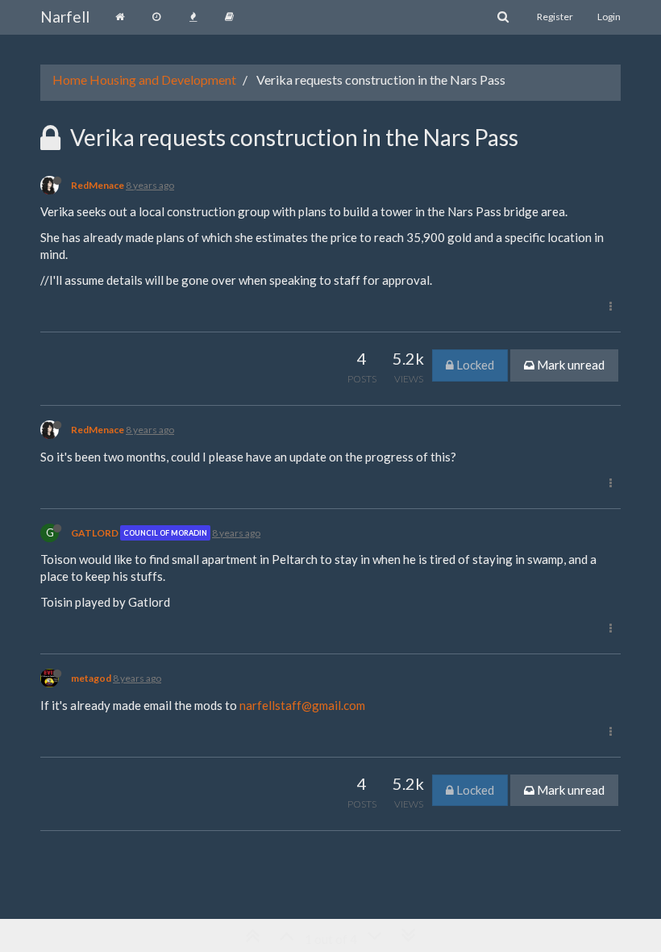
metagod (91, 678)
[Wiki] (229, 16)
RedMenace (97, 185)
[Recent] (156, 16)
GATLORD (94, 533)
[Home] (120, 16)
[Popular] (193, 16)
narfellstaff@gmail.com (302, 705)
